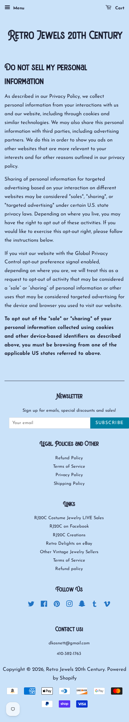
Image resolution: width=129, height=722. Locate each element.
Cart (119, 8)
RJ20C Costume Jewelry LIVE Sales (69, 518)
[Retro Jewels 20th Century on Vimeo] (107, 605)
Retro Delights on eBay (69, 543)
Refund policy (69, 569)
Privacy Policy (69, 475)
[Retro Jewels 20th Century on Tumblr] (94, 605)
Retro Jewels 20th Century (75, 669)
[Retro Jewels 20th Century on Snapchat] (82, 605)
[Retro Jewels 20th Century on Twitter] (31, 605)
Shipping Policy (69, 484)
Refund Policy (69, 458)
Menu (18, 8)
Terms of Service (69, 466)
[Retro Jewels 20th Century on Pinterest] (56, 605)
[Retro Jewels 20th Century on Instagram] (69, 605)
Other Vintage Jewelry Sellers (69, 552)
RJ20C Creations (69, 535)
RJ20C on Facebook (69, 526)
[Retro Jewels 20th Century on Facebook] (43, 605)
